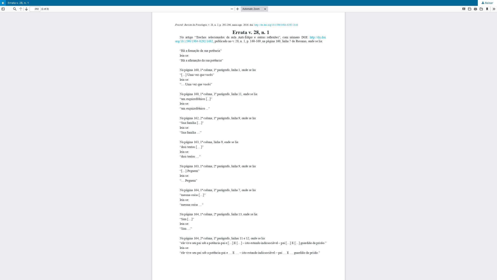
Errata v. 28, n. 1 (18, 3)
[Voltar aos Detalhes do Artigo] (3, 3)
